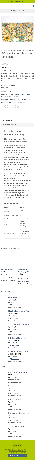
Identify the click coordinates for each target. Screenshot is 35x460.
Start (3, 50)
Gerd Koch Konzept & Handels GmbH (16, 102)
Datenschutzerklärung (17, 451)
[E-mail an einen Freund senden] (13, 106)
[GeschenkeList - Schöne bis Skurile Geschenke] (17, 6)
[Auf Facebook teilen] (6, 106)
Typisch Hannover (14, 96)
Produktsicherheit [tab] (10, 124)
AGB (15, 449)
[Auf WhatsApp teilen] (3, 106)
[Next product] (3, 63)
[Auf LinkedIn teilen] (19, 106)
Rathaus (28, 99)
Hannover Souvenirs (13, 94)
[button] (2, 6)
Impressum (9, 449)
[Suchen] (26, 1)
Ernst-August (12, 99)
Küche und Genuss (14, 50)
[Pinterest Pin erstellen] (16, 106)
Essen (18, 99)
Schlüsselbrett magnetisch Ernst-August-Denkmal (23, 271)
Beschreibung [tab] (8, 120)
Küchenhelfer (28, 50)
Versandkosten (19, 70)
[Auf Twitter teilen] (9, 106)
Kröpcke (23, 99)
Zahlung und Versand (17, 452)
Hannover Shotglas (7, 269)
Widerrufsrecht (23, 449)
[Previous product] (6, 63)
